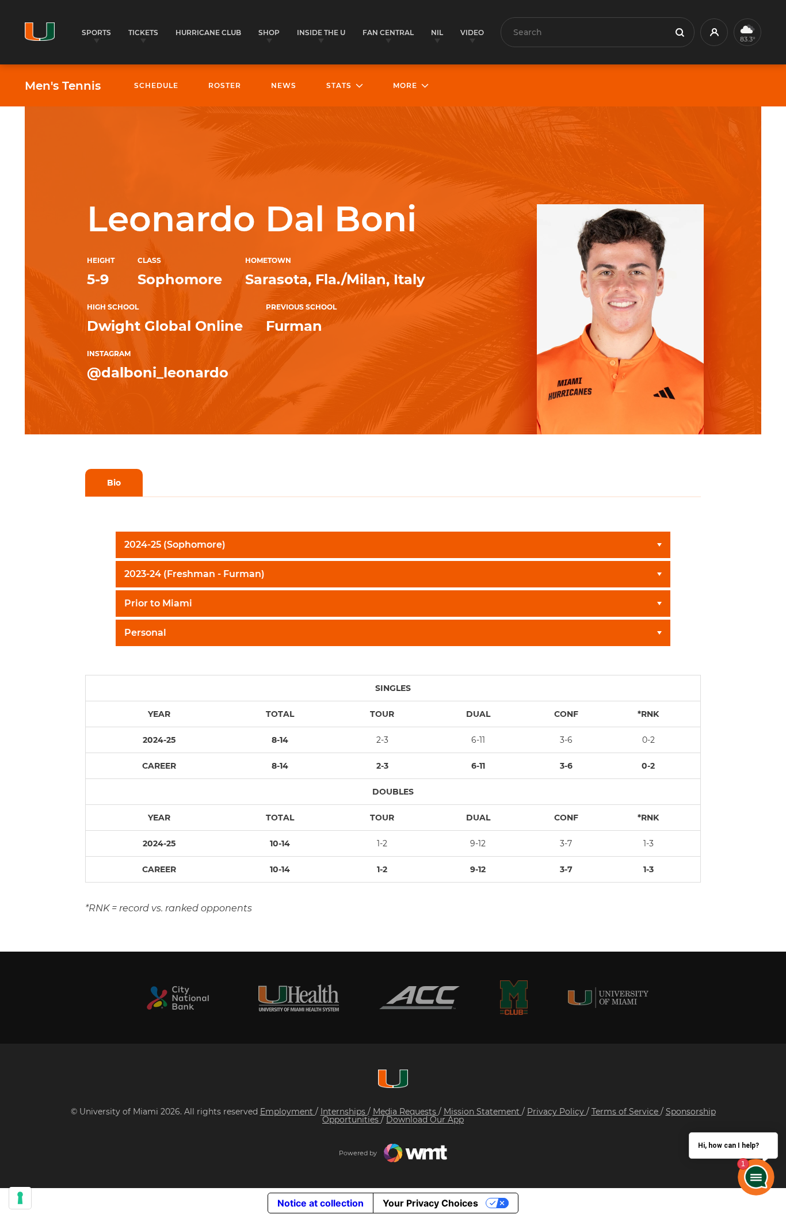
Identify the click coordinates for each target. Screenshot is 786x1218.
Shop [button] (269, 32)
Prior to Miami (158, 603)
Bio (114, 483)
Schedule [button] (156, 85)
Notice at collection (320, 1203)
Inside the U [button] (321, 32)
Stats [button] (339, 85)
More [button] (405, 85)
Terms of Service (626, 1111)
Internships (344, 1111)
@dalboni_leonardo (157, 372)
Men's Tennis (63, 85)
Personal (145, 632)
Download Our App (425, 1119)
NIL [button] (437, 32)
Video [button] (472, 32)
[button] (714, 32)
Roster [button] (224, 85)
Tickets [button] (143, 32)
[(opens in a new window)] (178, 997)
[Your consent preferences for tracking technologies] (20, 1198)
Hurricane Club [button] (208, 32)
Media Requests (405, 1111)
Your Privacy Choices (430, 1203)
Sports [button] (96, 32)
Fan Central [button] (388, 32)
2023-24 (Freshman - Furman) (194, 573)
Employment (287, 1111)
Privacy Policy (556, 1111)
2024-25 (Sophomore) (175, 544)
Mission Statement (483, 1111)
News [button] (283, 85)
